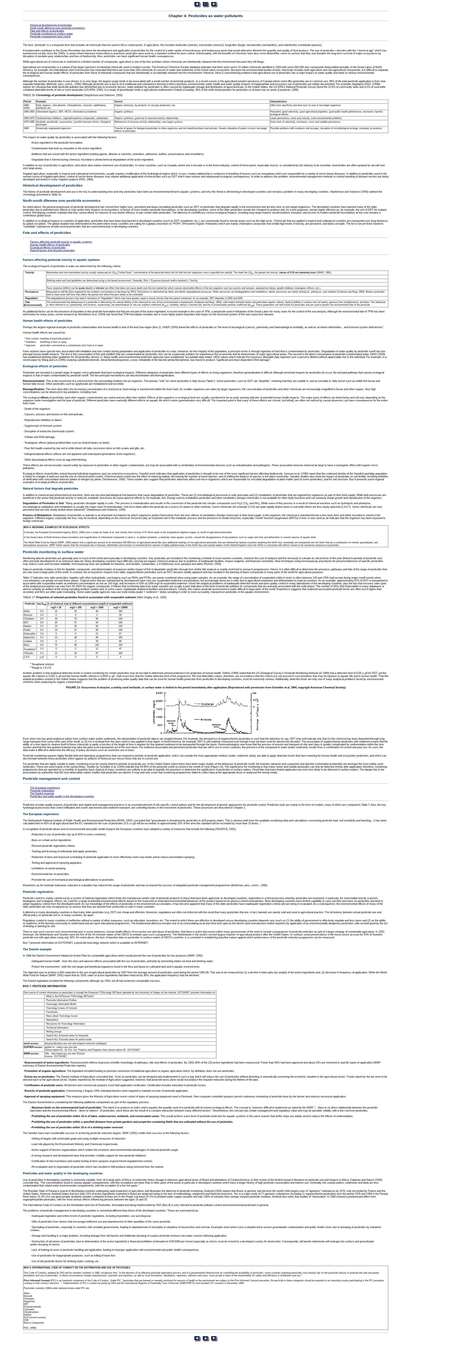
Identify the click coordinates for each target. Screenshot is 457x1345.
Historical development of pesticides (51, 25)
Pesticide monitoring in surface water (51, 33)
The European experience (45, 787)
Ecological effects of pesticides (48, 247)
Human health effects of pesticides (50, 244)
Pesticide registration (42, 790)
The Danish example (42, 793)
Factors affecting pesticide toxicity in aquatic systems (61, 241)
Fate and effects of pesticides (47, 30)
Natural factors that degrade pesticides (52, 250)
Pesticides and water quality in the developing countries (62, 796)
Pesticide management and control (50, 36)
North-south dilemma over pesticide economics (57, 28)
